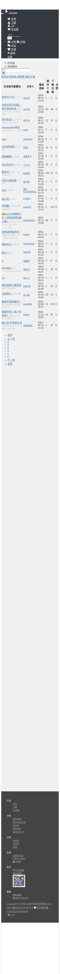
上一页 (11, 339)
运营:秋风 (27, 326)
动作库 (11, 63)
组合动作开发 (19, 822)
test (4, 139)
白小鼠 (26, 295)
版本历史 (17, 829)
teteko (26, 315)
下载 (13, 22)
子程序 (16, 844)
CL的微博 (19, 870)
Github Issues (19, 858)
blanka (26, 235)
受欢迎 (5, 77)
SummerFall (28, 244)
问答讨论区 (18, 856)
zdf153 (26, 98)
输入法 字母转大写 (12, 323)
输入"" (5, 253)
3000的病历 (8, 146)
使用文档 (17, 819)
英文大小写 (8, 97)
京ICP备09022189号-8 (19, 908)
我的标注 (7, 244)
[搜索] (9, 38)
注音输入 (7, 294)
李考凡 (26, 270)
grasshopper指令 (11, 127)
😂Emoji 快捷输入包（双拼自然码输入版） (11, 218)
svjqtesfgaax (29, 220)
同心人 (26, 278)
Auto (25, 130)
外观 (15, 847)
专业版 (14, 29)
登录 (12, 53)
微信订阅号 (17, 873)
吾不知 (26, 182)
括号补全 (7, 119)
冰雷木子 (27, 156)
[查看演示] (9, 209)
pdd (4, 190)
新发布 (13, 77)
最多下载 (30, 77)
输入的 (6, 199)
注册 (9, 57)
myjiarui (27, 199)
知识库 (16, 826)
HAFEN (26, 252)
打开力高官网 (9, 180)
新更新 (21, 77)
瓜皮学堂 (17, 832)
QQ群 (18, 862)
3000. (26, 148)
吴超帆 (26, 261)
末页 (9, 364)
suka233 (27, 207)
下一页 (11, 360)
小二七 (26, 165)
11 (3, 278)
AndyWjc (27, 304)
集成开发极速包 (11, 301)
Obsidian (7, 268)
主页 (13, 19)
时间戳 (6, 206)
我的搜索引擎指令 (11, 285)
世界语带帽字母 (11, 232)
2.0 (12, 25)
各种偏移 (7, 156)
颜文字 (6, 172)
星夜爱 (26, 173)
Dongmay (27, 139)
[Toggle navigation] (2, 13)
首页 (9, 335)
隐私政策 (17, 895)
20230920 (7, 164)
